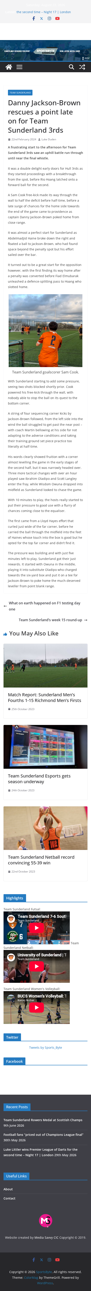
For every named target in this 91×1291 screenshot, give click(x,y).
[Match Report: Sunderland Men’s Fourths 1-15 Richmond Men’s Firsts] (45, 646)
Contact (9, 1198)
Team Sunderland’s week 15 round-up (50, 619)
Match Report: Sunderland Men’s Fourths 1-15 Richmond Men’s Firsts (44, 697)
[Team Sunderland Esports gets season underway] (45, 728)
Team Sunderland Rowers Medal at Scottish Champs (43, 1120)
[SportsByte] (9, 67)
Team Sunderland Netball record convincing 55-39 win (41, 860)
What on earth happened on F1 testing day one (44, 606)
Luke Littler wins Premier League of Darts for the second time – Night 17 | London (49, 14)
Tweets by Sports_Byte (45, 1047)
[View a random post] (82, 67)
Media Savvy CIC (46, 1237)
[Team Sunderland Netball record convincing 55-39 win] (45, 809)
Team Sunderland (20, 92)
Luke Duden (49, 139)
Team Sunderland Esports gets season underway (39, 778)
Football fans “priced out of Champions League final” (43, 1135)
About (8, 1189)
